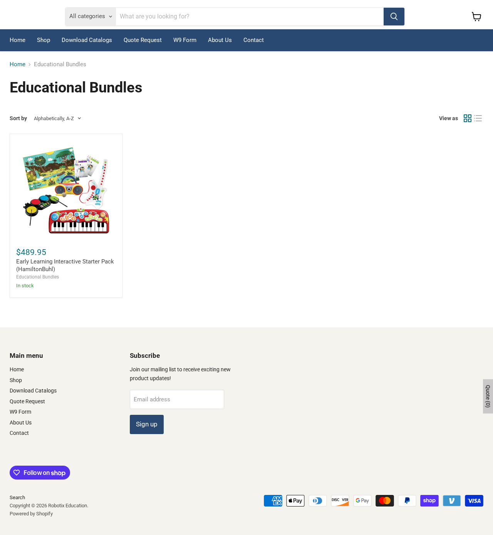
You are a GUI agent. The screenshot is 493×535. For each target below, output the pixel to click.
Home (17, 40)
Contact (253, 40)
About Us (220, 40)
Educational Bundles (37, 277)
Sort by (18, 118)
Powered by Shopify (31, 514)
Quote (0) (488, 396)
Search (17, 497)
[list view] (478, 118)
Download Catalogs (87, 40)
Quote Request (143, 40)
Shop (43, 40)
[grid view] (467, 118)
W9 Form (184, 40)
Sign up (147, 424)
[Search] (394, 16)
